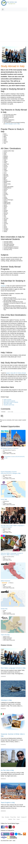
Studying (3, 285)
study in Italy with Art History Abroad (16, 373)
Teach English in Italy (8, 802)
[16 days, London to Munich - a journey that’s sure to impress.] (13, 625)
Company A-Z (23, 817)
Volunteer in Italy (6, 700)
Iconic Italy (4, 499)
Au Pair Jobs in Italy (7, 770)
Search (18, 817)
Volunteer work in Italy (9, 404)
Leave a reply (10, 411)
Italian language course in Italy (12, 123)
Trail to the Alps (5, 634)
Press (14, 819)
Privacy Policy (13, 817)
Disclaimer (7, 817)
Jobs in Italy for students (9, 400)
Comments (3, 411)
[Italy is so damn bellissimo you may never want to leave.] (13, 571)
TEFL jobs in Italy (8, 403)
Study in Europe (7, 399)
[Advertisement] (14, 26)
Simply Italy (4, 608)
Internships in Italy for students (11, 402)
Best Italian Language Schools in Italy (13, 668)
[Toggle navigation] (3, 9)
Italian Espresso (5, 581)
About (3, 817)
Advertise (10, 819)
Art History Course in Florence (9, 448)
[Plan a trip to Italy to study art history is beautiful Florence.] (13, 438)
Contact (18, 819)
